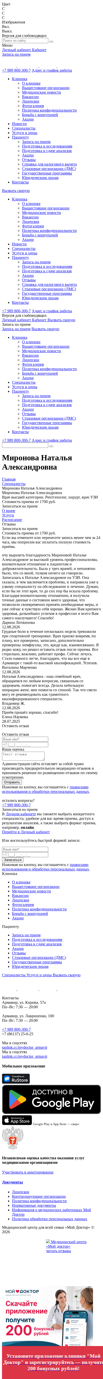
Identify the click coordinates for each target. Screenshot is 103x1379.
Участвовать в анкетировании (28, 1172)
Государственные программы (47, 173)
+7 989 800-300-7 (16, 70)
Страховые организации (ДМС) (49, 169)
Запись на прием (16, 54)
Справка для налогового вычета (49, 164)
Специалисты (24, 128)
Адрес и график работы (52, 70)
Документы (12, 1182)
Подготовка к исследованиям (47, 146)
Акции (28, 119)
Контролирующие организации (39, 1196)
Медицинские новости (41, 92)
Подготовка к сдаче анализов (47, 151)
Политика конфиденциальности (49, 110)
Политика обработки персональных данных (49, 1219)
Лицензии (30, 101)
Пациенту (20, 137)
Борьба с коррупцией (40, 115)
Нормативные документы (34, 1205)
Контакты (20, 182)
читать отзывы (58, 1251)
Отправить (12, 782)
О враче (8, 511)
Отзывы (29, 160)
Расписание (12, 519)
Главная (9, 479)
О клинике (31, 83)
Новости (19, 124)
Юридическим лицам (40, 177)
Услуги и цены (24, 133)
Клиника (19, 79)
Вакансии (30, 97)
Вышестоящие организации (46, 88)
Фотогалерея (33, 106)
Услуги (8, 515)
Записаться (13, 860)
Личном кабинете (21, 814)
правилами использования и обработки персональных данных (45, 789)
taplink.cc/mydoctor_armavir (24, 1047)
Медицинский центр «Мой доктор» (66, 1244)
